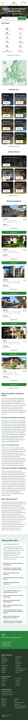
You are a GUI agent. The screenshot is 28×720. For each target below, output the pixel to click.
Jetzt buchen (13, 232)
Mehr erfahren (14, 228)
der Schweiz (13, 516)
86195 (11, 341)
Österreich (4, 516)
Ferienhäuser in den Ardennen (16, 436)
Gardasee (4, 662)
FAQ (15, 700)
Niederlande (4, 678)
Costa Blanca (4, 660)
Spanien (23, 472)
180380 (9, 250)
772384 (10, 219)
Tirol (2, 663)
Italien (16, 472)
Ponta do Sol (18, 662)
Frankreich (11, 510)
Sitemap (3, 706)
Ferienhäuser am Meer (7, 694)
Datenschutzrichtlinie (19, 707)
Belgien (3, 685)
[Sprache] (25, 2)
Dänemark (19, 510)
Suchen (23, 18)
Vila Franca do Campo (20, 669)
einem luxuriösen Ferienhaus (17, 398)
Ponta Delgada (19, 670)
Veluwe (3, 657)
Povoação (18, 667)
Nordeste (17, 665)
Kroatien (17, 680)
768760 (11, 311)
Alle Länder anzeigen (13, 55)
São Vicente (18, 657)
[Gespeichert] (21, 2)
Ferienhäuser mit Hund (7, 693)
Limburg (3, 667)
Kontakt (3, 704)
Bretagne (3, 669)
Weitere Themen (13, 195)
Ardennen (3, 658)
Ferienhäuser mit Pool (6, 691)
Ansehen (6, 102)
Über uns (3, 700)
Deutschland (4, 510)
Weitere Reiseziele (13, 146)
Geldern (3, 670)
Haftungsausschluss (19, 702)
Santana (17, 672)
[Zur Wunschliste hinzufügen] (24, 207)
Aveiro (16, 660)
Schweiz (17, 683)
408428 (11, 280)
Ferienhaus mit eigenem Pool (12, 425)
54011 (10, 372)
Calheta (17, 658)
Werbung (3, 702)
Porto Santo (18, 663)
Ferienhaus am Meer (13, 490)
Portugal (17, 685)
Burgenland (4, 665)
